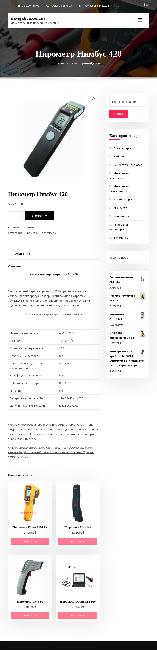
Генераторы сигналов (128, 165)
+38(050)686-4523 (61, 5)
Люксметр (120, 208)
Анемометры (122, 148)
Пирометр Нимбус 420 (85, 63)
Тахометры (121, 237)
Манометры (122, 216)
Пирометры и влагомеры (40, 233)
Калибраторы (123, 199)
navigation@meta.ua (97, 5)
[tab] (22, 255)
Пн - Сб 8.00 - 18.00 (28, 5)
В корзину (39, 215)
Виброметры (122, 156)
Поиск (118, 114)
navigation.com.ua (28, 18)
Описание (22, 254)
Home (61, 63)
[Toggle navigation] (140, 20)
